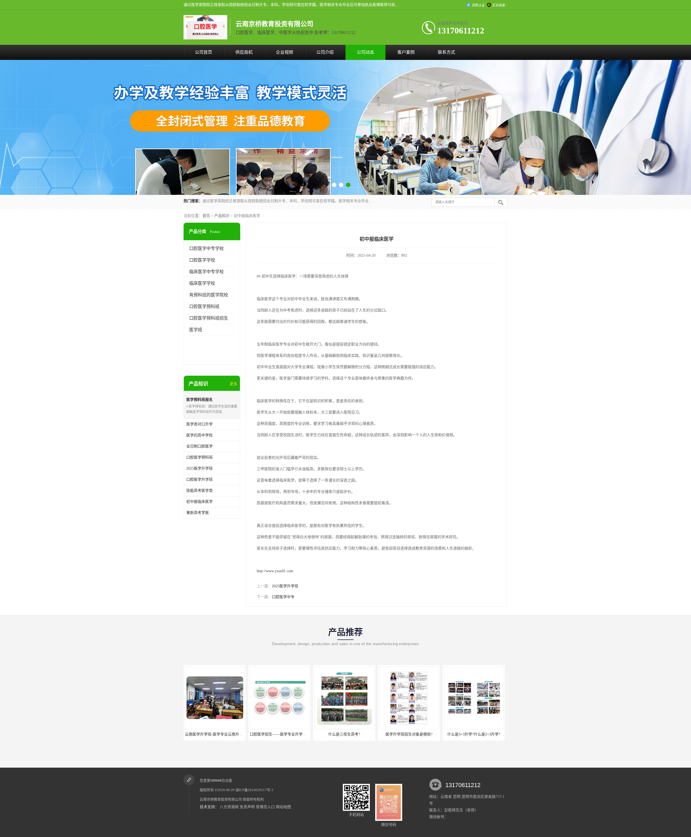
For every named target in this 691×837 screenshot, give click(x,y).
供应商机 (244, 52)
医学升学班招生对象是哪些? (344, 734)
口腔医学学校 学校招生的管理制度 (474, 734)
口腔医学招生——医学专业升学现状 (215, 734)
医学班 (195, 329)
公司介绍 (325, 52)
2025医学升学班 (285, 586)
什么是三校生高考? (279, 734)
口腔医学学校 (202, 260)
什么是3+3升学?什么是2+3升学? (408, 734)
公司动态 (365, 52)
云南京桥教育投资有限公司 (221, 799)
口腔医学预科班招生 (208, 318)
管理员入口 (265, 807)
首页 (206, 216)
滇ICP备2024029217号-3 (254, 790)
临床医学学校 (202, 283)
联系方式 (446, 52)
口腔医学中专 (283, 597)
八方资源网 (229, 807)
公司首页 (203, 52)
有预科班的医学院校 (208, 295)
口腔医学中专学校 (206, 248)
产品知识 (221, 216)
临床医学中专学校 (206, 271)
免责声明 (247, 807)
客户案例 (406, 52)
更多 (233, 384)
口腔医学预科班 (204, 306)
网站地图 (283, 807)
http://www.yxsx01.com (275, 571)
